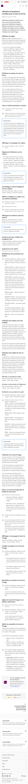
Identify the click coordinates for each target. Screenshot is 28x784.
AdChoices (9, 781)
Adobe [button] (3, 766)
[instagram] (5, 776)
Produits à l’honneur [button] (6, 769)
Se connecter (23, 1)
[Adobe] (6, 2)
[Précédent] (8, 709)
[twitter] (7, 776)
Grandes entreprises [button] (6, 757)
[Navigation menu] (2, 2)
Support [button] (3, 763)
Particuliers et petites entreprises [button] (8, 754)
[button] (19, 2)
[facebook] (2, 776)
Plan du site (4, 781)
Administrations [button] (5, 760)
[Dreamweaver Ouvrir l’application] (26, 5)
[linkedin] (9, 776)
